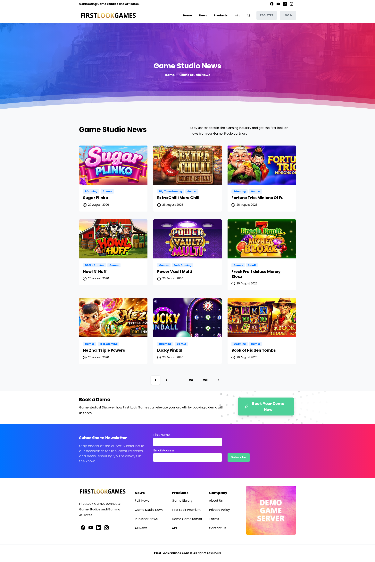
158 (205, 380)
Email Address (164, 450)
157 (191, 380)
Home (170, 75)
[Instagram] (291, 4)
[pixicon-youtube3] (91, 527)
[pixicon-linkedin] (99, 527)
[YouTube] (278, 4)
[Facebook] (271, 4)
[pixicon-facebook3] (83, 527)
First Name (161, 434)
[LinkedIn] (285, 4)
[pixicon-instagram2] (106, 527)
